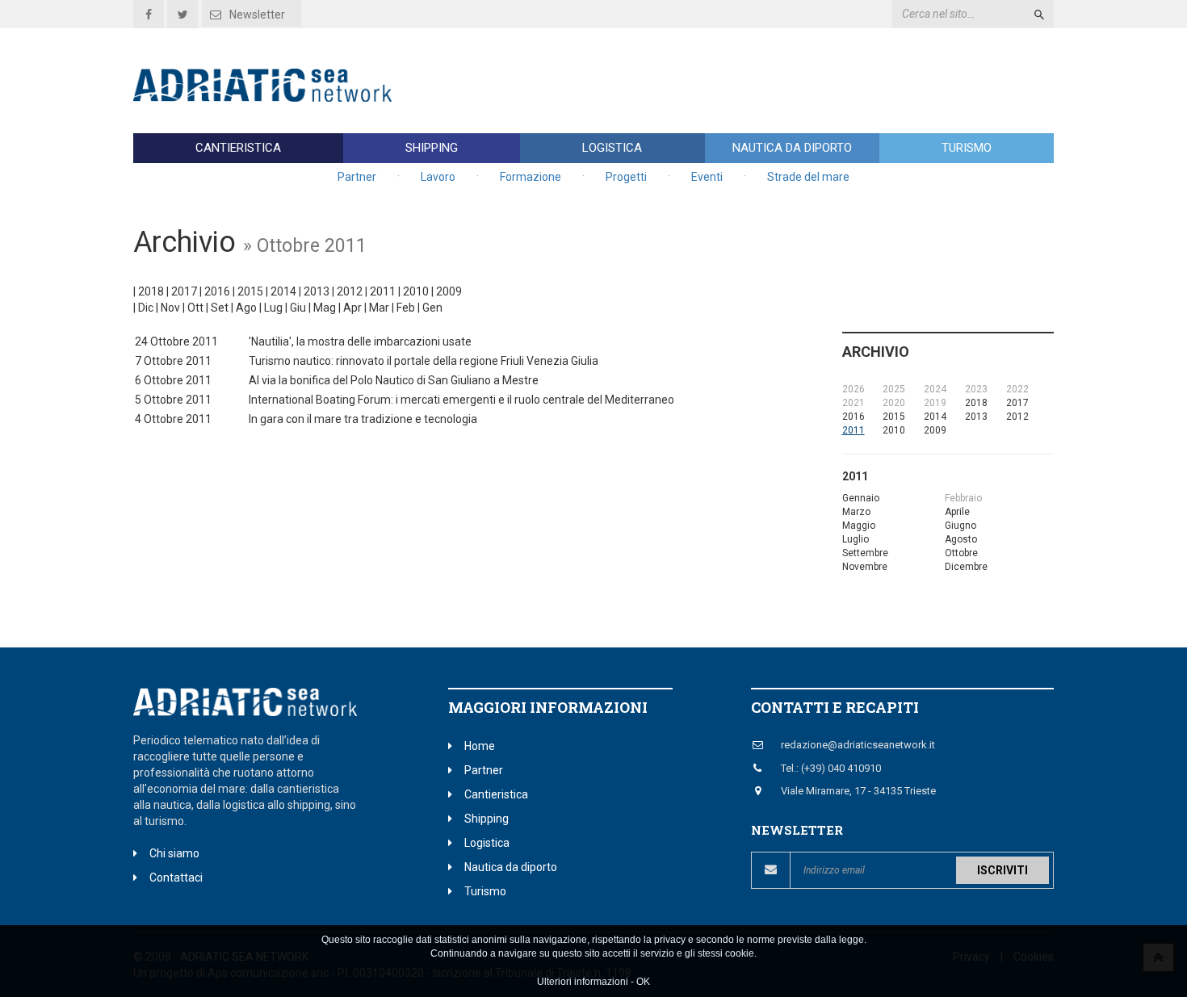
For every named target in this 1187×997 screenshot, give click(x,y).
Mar (379, 307)
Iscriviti (1002, 870)
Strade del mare (808, 176)
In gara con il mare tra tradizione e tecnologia (363, 419)
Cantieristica (238, 147)
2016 (217, 291)
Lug (273, 307)
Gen (432, 307)
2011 (383, 291)
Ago (246, 307)
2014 (283, 291)
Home (479, 745)
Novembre (864, 566)
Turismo (967, 147)
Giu (298, 307)
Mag (324, 307)
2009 (449, 291)
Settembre (865, 553)
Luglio (855, 539)
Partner (357, 176)
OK (643, 981)
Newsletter (257, 14)
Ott (195, 307)
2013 (316, 291)
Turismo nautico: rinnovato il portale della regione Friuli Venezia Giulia (423, 360)
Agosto (961, 539)
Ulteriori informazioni (582, 981)
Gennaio (860, 498)
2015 (250, 291)
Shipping (431, 147)
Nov (170, 307)
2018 (151, 291)
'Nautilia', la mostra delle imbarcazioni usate (360, 341)
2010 (416, 291)
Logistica (612, 147)
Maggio (858, 525)
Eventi (707, 176)
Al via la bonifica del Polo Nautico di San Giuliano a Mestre (394, 380)
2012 (350, 291)
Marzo (856, 511)
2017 (184, 291)
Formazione (530, 176)
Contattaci (176, 877)
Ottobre (961, 553)
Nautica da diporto (792, 147)
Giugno (960, 525)
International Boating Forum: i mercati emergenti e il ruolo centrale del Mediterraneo (461, 399)
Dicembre (966, 566)
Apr (352, 307)
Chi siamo (174, 853)
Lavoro (438, 176)
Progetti (626, 176)
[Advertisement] (760, 80)
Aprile (957, 511)
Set (220, 307)
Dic (145, 307)
